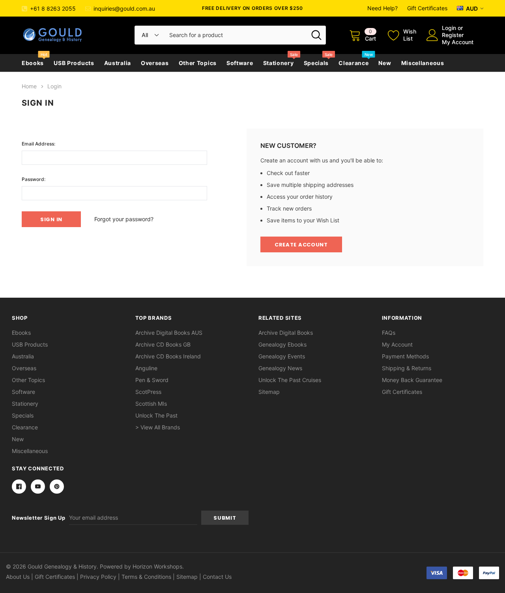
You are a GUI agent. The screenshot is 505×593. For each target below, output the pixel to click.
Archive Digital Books (285, 332)
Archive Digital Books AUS (168, 332)
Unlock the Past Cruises (289, 380)
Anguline (146, 368)
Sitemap (269, 391)
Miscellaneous (422, 63)
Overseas (155, 63)
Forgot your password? (123, 219)
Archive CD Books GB (163, 344)
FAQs (388, 332)
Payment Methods (405, 356)
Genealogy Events (281, 356)
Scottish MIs (151, 403)
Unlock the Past (156, 415)
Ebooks (33, 63)
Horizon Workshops (157, 566)
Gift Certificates (427, 8)
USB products (74, 63)
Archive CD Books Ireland (168, 356)
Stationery (278, 63)
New (384, 63)
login (449, 27)
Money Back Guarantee (412, 380)
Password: (33, 179)
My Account (457, 42)
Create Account (301, 244)
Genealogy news (280, 368)
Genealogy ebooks (282, 344)
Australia (117, 63)
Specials (316, 63)
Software (239, 63)
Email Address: (38, 144)
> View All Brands (157, 427)
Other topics (198, 63)
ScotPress (148, 391)
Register (453, 35)
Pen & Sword (151, 380)
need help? (382, 8)
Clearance (353, 63)
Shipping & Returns (406, 368)
